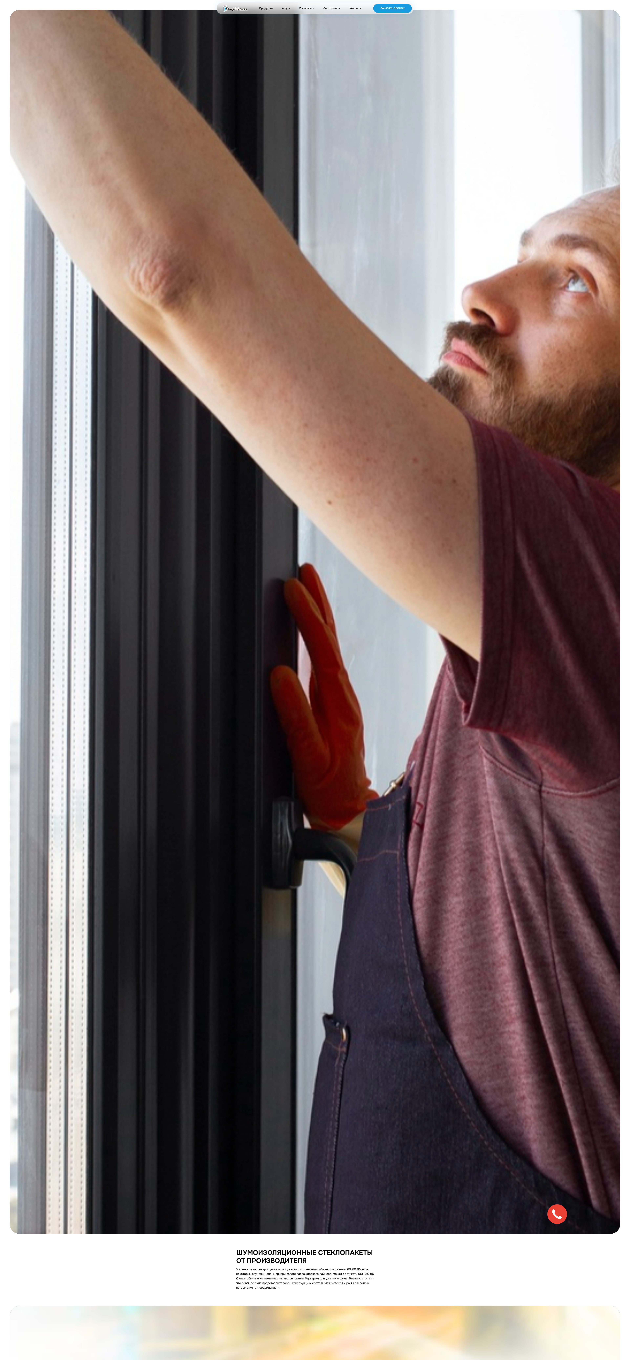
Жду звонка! (601, 690)
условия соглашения (597, 702)
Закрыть (620, 4)
